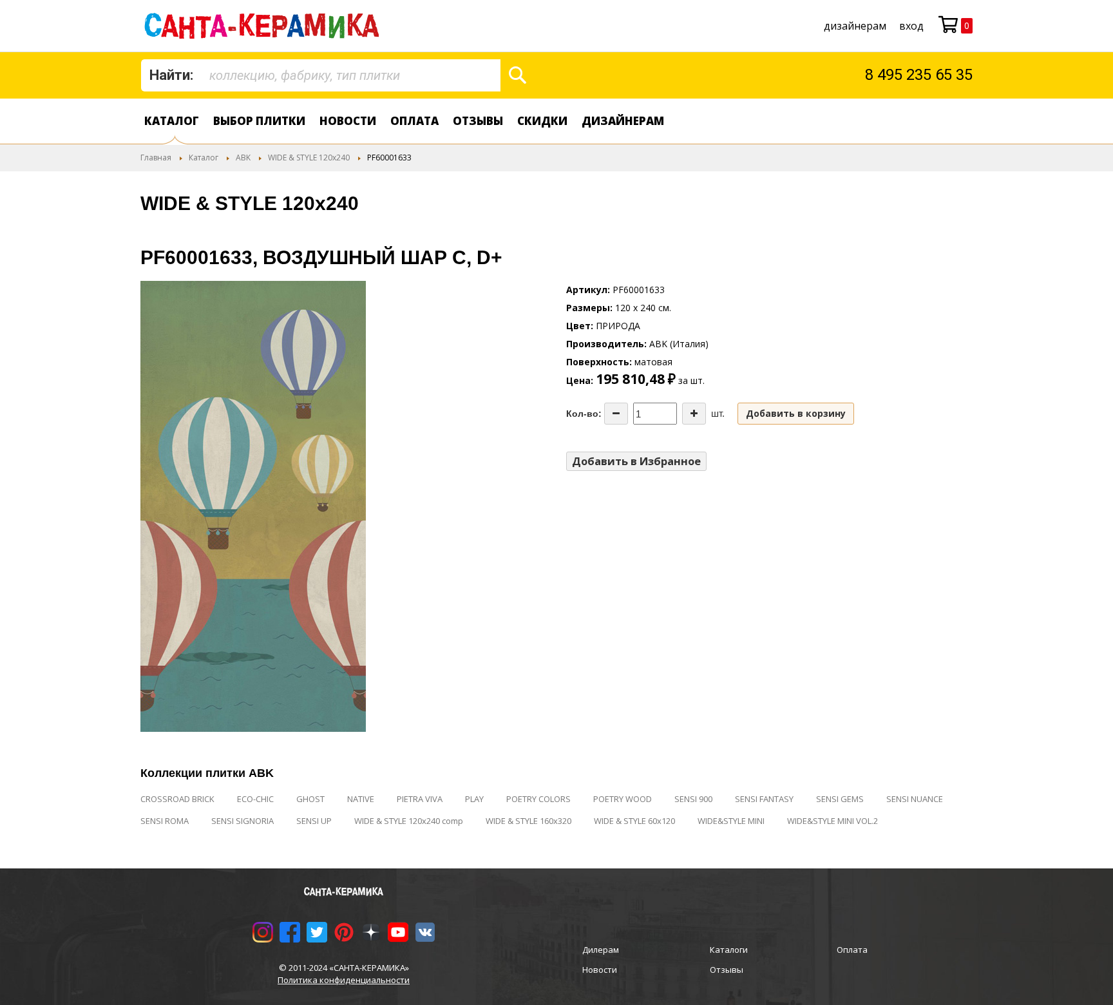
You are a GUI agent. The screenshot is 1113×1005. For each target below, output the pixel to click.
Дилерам (600, 949)
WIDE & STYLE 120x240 (309, 157)
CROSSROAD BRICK (177, 799)
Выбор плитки (259, 120)
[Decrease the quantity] (616, 414)
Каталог (171, 120)
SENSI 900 (693, 799)
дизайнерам (855, 26)
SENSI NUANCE (914, 799)
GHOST (310, 799)
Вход (911, 26)
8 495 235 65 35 (919, 75)
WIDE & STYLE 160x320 (528, 821)
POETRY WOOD (622, 799)
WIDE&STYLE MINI (731, 821)
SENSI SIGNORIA (242, 821)
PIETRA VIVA (419, 799)
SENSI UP (314, 821)
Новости (347, 120)
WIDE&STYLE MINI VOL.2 (832, 821)
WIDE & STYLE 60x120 (634, 821)
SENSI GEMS (840, 799)
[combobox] (320, 75)
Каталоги (729, 949)
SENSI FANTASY (764, 799)
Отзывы (478, 120)
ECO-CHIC (255, 799)
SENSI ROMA (164, 821)
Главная (155, 157)
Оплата (414, 120)
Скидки (542, 120)
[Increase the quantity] (694, 414)
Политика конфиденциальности (344, 980)
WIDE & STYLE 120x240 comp (408, 821)
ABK (243, 157)
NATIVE (360, 799)
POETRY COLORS (538, 799)
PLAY (474, 799)
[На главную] (264, 26)
